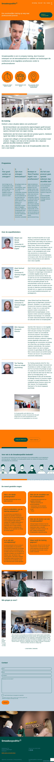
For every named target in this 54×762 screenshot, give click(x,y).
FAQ (45, 3)
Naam (3, 668)
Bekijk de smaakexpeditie (44, 15)
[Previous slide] (3, 630)
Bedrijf (3, 672)
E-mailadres (4, 675)
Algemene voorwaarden (7, 759)
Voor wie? (40, 3)
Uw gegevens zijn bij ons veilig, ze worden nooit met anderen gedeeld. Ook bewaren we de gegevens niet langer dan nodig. (14, 698)
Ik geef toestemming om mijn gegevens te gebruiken (14, 695)
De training (34, 3)
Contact (48, 3)
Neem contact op (34, 439)
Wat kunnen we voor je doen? (8, 678)
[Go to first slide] (51, 630)
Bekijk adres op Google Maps (8, 753)
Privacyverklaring (18, 759)
